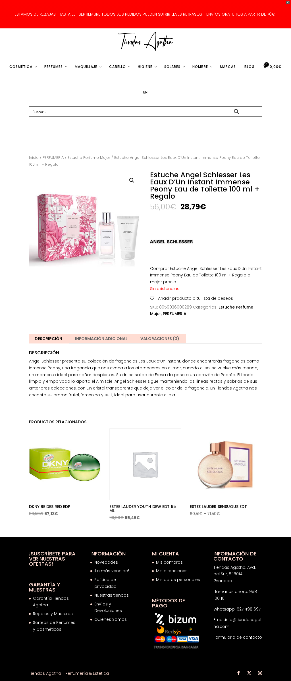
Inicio (34, 157)
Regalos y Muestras (53, 614)
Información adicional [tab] (101, 338)
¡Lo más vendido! (111, 571)
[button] (132, 180)
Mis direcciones (172, 571)
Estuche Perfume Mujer (89, 157)
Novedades (106, 562)
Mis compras (169, 562)
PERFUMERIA (53, 157)
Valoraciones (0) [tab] (159, 338)
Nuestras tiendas (112, 595)
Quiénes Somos (110, 619)
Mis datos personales (178, 579)
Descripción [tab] (48, 338)
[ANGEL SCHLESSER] (171, 242)
